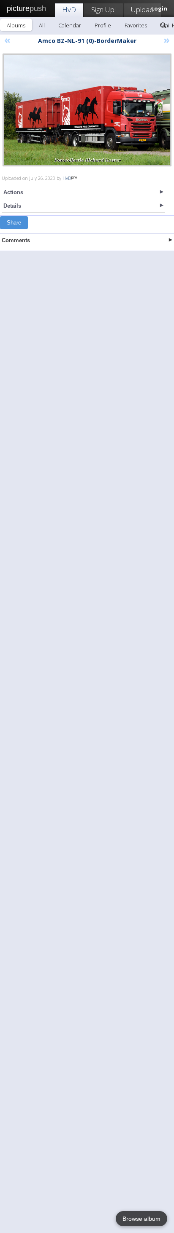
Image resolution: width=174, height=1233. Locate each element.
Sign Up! (103, 9)
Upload (142, 9)
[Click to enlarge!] (87, 110)
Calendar (69, 25)
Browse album (141, 1218)
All (42, 25)
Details (12, 206)
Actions (13, 192)
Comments (16, 240)
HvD (69, 9)
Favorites (136, 25)
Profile (103, 25)
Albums (16, 25)
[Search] (163, 25)
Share (14, 222)
